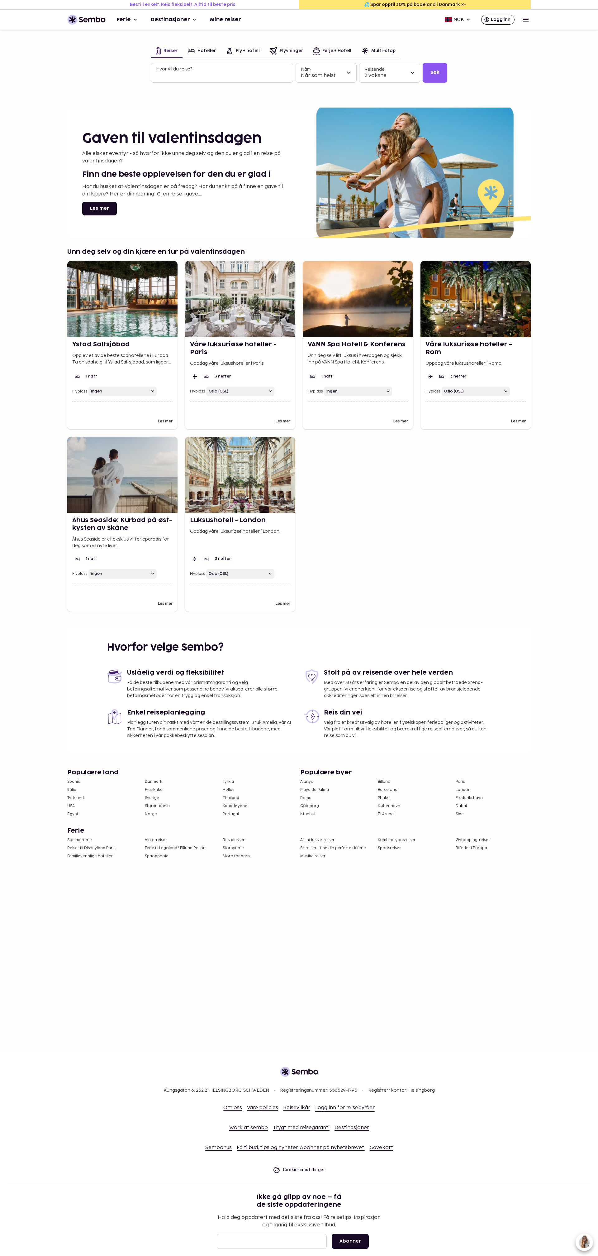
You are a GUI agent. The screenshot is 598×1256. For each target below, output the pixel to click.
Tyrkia (228, 781)
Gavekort (381, 1148)
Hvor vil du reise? (174, 69)
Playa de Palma (314, 789)
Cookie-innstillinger (304, 1169)
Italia (71, 789)
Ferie (124, 19)
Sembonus (218, 1148)
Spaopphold (156, 856)
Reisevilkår (296, 1108)
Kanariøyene (235, 806)
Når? (306, 69)
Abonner (350, 1241)
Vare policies (262, 1108)
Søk (434, 72)
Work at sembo (248, 1128)
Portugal (231, 814)
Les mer (99, 208)
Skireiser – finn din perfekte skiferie (333, 848)
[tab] (167, 51)
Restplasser (233, 840)
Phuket (384, 798)
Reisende (374, 69)
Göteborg (309, 806)
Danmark (153, 781)
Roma (305, 798)
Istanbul (307, 814)
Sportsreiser (389, 848)
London (463, 789)
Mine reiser (225, 19)
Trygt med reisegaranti (301, 1128)
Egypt (72, 814)
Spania (73, 781)
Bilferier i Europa (471, 848)
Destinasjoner (170, 19)
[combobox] (222, 75)
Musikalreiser (312, 856)
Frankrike (154, 789)
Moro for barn (236, 856)
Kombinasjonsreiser (396, 840)
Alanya (306, 781)
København (389, 806)
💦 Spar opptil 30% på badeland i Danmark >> (415, 4)
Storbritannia (157, 806)
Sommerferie (79, 840)
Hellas (228, 789)
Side (460, 814)
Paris (460, 781)
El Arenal (386, 814)
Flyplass (79, 391)
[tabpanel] (299, 73)
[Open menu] (526, 20)
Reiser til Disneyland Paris (91, 848)
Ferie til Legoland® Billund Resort (175, 848)
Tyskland (75, 798)
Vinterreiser (156, 840)
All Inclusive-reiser (317, 840)
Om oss (232, 1108)
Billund (384, 781)
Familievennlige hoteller (90, 856)
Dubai (461, 806)
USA (71, 806)
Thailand (231, 798)
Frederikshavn (469, 798)
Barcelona (387, 789)
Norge (151, 814)
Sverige (152, 798)
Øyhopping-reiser (473, 840)
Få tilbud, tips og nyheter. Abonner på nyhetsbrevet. (301, 1148)
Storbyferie (233, 848)
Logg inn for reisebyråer (345, 1108)
